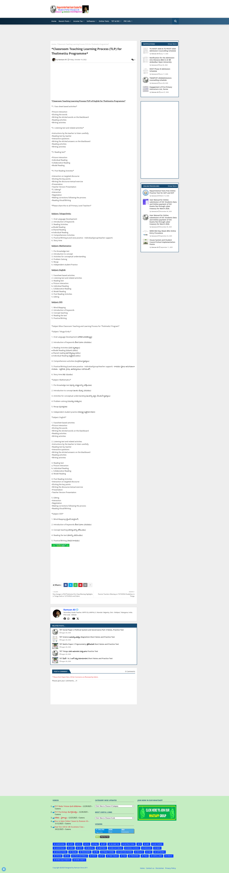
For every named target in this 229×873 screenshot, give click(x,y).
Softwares (91, 21)
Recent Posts (64, 21)
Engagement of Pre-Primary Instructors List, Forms (161, 88)
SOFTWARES (160, 852)
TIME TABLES (113, 856)
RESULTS (140, 852)
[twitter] (78, 618)
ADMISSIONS (60, 844)
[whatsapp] (68, 618)
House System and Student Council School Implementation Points (162, 242)
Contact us (150, 868)
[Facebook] (66, 585)
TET (102, 856)
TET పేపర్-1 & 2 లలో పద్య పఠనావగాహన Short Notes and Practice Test (86, 658)
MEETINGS (102, 848)
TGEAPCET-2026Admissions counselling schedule (161, 79)
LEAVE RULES (60, 848)
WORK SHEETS (80, 860)
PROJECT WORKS (108, 852)
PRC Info (127, 21)
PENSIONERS (86, 852)
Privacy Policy (170, 868)
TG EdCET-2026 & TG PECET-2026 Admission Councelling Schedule (163, 50)
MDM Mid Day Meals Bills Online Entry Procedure (163, 232)
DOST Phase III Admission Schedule (160, 70)
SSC (67, 856)
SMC (149, 852)
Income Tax (78, 21)
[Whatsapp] (75, 585)
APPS (71, 844)
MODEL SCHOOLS (133, 848)
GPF (104, 844)
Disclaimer (160, 868)
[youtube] (73, 618)
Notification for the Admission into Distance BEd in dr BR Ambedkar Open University (162, 60)
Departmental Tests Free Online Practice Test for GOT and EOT (162, 192)
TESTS (94, 856)
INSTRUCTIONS (129, 844)
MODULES (147, 848)
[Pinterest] (80, 585)
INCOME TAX (115, 844)
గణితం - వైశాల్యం (60, 818)
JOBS (147, 844)
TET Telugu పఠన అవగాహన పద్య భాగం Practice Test (78, 651)
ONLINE (74, 852)
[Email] (85, 585)
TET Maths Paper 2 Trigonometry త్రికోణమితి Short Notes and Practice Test (89, 644)
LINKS (72, 848)
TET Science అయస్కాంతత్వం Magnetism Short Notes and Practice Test (87, 637)
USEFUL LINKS (157, 856)
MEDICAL (90, 848)
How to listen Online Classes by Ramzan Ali (71, 821)
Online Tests (104, 21)
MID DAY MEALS (116, 848)
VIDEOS (169, 856)
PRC (96, 852)
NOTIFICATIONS (61, 852)
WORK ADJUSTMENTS (63, 860)
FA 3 (79, 844)
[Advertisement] (135, 9)
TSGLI (146, 856)
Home (53, 21)
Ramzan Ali (69, 609)
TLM (124, 856)
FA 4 (87, 844)
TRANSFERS (135, 856)
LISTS (80, 848)
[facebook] (65, 618)
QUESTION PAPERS (125, 852)
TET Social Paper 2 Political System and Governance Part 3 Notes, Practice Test (91, 630)
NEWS (158, 848)
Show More (172, 44)
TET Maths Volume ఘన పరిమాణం (67, 806)
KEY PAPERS (158, 844)
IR (140, 844)
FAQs (96, 844)
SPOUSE (58, 856)
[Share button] (90, 585)
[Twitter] (70, 585)
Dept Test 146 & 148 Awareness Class (68, 827)
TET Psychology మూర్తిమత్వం (65, 812)
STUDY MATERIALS (80, 856)
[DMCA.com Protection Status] (102, 838)
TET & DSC (115, 21)
